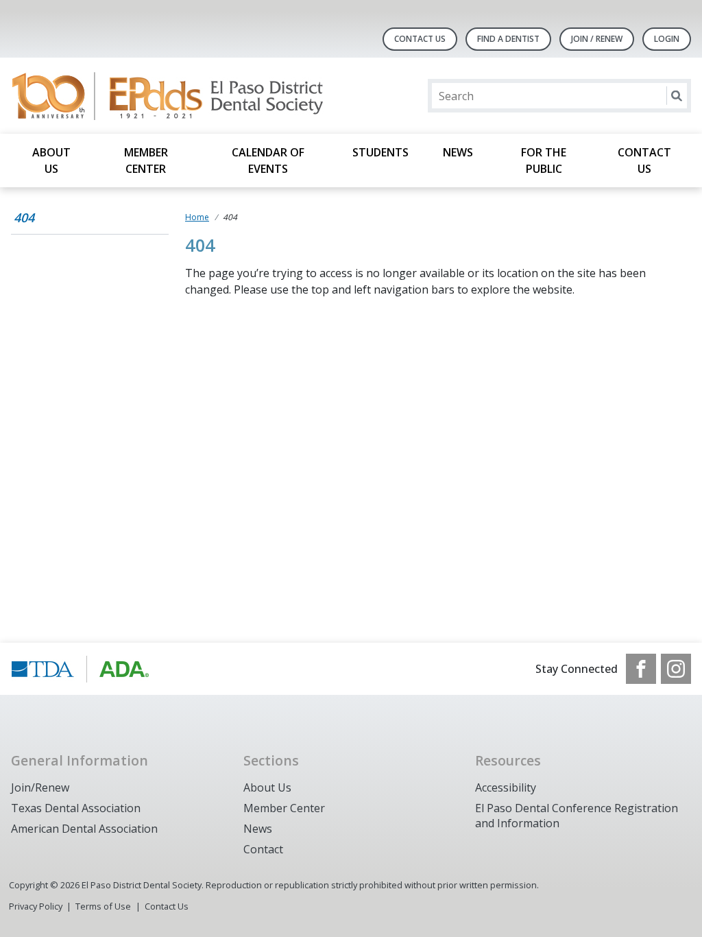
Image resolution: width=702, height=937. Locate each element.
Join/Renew (40, 787)
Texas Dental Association (76, 808)
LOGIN (666, 39)
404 (24, 217)
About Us (51, 160)
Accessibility (505, 787)
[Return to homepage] (188, 95)
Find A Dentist (508, 39)
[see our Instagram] (676, 669)
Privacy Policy (35, 906)
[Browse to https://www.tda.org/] (80, 669)
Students (380, 152)
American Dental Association (84, 828)
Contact (263, 849)
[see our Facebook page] (641, 669)
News (458, 152)
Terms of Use (103, 906)
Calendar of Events (268, 160)
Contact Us (420, 39)
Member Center (146, 160)
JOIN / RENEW (596, 39)
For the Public (543, 160)
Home (197, 217)
